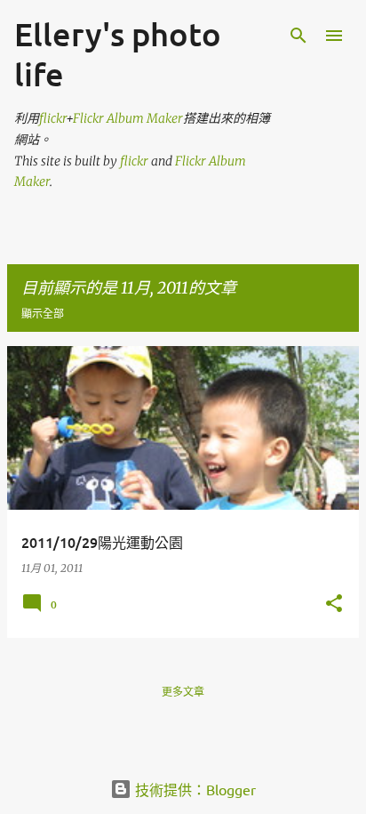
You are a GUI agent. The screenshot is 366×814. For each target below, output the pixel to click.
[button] (334, 604)
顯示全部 (42, 313)
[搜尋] (298, 35)
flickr (52, 118)
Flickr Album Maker (128, 118)
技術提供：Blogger (193, 789)
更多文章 (183, 691)
